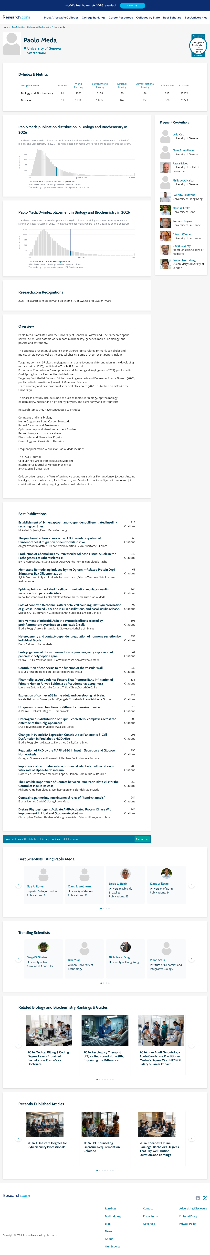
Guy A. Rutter (35, 886)
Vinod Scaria (158, 960)
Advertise (149, 1224)
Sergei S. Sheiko (37, 957)
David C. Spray (182, 246)
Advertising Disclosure (193, 1208)
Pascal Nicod (181, 163)
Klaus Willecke (181, 208)
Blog (108, 1224)
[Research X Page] (205, 1198)
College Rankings (93, 17)
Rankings (110, 1208)
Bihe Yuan (74, 960)
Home (5, 27)
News (108, 1231)
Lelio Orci (178, 134)
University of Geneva (44, 48)
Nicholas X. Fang (119, 957)
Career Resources (121, 17)
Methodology (113, 1216)
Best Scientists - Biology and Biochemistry (31, 27)
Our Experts (112, 1246)
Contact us (142, 839)
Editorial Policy (188, 1216)
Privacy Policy (188, 1224)
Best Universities (196, 17)
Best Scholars (172, 17)
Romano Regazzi (183, 221)
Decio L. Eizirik (118, 883)
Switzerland (36, 53)
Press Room (150, 1216)
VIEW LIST (133, 5)
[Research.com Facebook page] (198, 1198)
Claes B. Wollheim (184, 150)
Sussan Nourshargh (185, 260)
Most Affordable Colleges (61, 17)
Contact (148, 1208)
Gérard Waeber (182, 234)
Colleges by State (148, 17)
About (109, 1239)
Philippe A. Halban (184, 180)
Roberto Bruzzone (184, 195)
